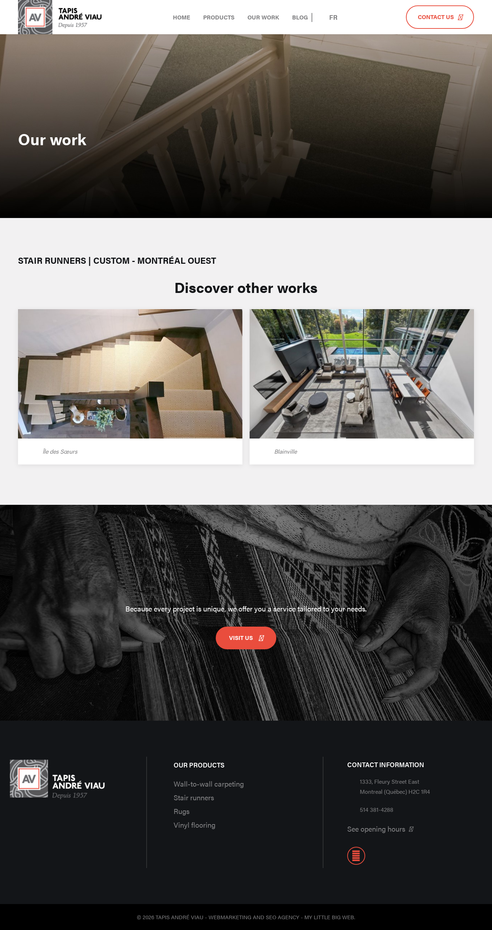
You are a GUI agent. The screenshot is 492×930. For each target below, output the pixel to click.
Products (218, 17)
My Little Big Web (329, 917)
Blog (300, 17)
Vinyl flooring (194, 824)
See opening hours (376, 828)
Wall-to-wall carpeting (209, 783)
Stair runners (194, 797)
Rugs (181, 811)
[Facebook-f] (356, 856)
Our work (263, 17)
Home (181, 17)
